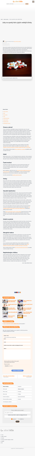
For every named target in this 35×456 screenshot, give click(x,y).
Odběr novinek (3, 436)
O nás (2, 434)
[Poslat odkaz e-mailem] (18, 292)
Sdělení (5, 348)
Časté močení (5, 114)
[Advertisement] (17, 11)
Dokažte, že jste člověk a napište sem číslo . (13, 345)
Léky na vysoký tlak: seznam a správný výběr (13, 211)
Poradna (19, 391)
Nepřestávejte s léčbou (6, 123)
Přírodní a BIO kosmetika (7, 399)
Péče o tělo (5, 394)
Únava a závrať (5, 111)
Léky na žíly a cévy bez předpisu (8, 375)
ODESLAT (17, 421)
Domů (2, 19)
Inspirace (19, 386)
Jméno (5, 338)
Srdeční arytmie (5, 119)
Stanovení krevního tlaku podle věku (12, 301)
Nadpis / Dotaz (6, 335)
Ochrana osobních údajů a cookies (7, 439)
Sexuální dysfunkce (6, 118)
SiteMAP (2, 441)
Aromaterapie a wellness (7, 401)
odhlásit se (22, 419)
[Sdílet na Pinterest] (17, 292)
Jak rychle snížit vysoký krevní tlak (12, 309)
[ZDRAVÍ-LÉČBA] (17, 2)
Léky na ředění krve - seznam (20, 149)
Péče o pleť (5, 389)
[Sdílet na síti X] (16, 292)
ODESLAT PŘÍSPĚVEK (17, 370)
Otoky (4, 116)
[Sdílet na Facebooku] (14, 292)
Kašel (4, 113)
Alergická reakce (5, 121)
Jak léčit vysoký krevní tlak (17, 174)
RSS (2, 442)
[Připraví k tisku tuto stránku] (20, 292)
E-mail (5, 342)
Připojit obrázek (7, 364)
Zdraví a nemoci (6, 19)
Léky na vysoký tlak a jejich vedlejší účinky (11, 323)
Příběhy (19, 394)
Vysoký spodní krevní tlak (12, 305)
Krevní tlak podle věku (12, 312)
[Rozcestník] (33, 2)
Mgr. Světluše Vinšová (17, 41)
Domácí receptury (6, 396)
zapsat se (14, 419)
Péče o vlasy (5, 391)
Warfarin (25, 315)
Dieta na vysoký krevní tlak (11, 316)
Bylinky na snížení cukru (27, 375)
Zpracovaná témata (21, 396)
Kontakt (19, 399)
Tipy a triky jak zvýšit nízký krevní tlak (21, 247)
